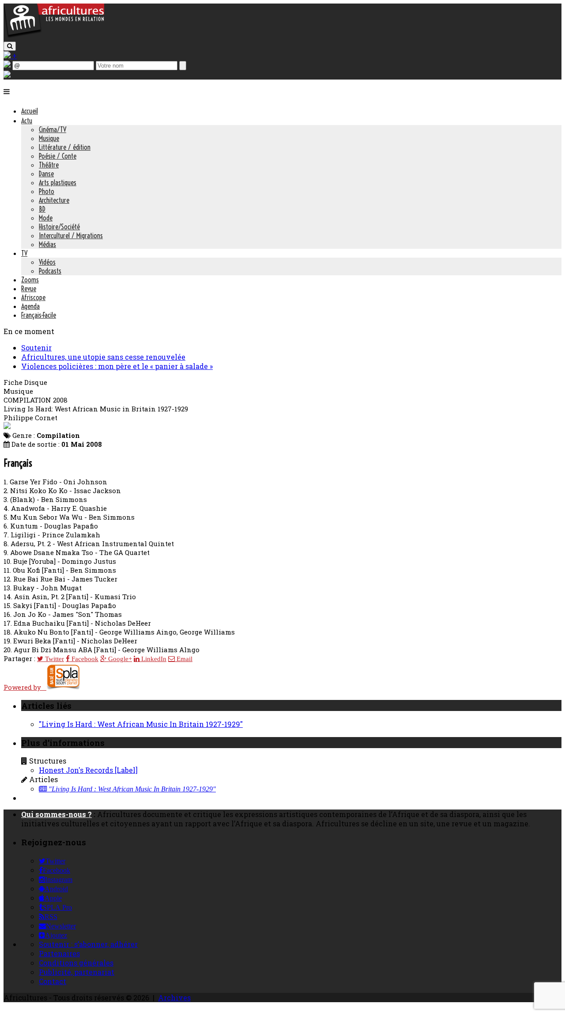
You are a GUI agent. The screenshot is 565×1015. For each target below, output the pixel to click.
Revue (28, 288)
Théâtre (49, 164)
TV (24, 253)
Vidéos (47, 262)
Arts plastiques (57, 182)
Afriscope (33, 297)
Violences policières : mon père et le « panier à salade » (117, 366)
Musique (49, 138)
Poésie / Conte (57, 156)
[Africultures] (54, 36)
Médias (47, 244)
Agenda (30, 306)
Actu (26, 120)
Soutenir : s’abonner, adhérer (88, 944)
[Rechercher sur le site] (10, 46)
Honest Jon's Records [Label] (88, 770)
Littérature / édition (64, 147)
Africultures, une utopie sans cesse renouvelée (103, 356)
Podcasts (50, 270)
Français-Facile (38, 315)
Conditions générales (76, 962)
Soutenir (36, 347)
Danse (46, 173)
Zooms (30, 279)
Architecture (54, 200)
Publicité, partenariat (76, 972)
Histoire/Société (59, 226)
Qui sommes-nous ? (56, 814)
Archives (174, 997)
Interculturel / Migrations (71, 235)
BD (42, 209)
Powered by (25, 687)
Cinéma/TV (52, 129)
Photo (46, 191)
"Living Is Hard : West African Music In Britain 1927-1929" (141, 724)
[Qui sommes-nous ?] (7, 75)
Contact (52, 981)
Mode (46, 217)
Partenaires (59, 953)
